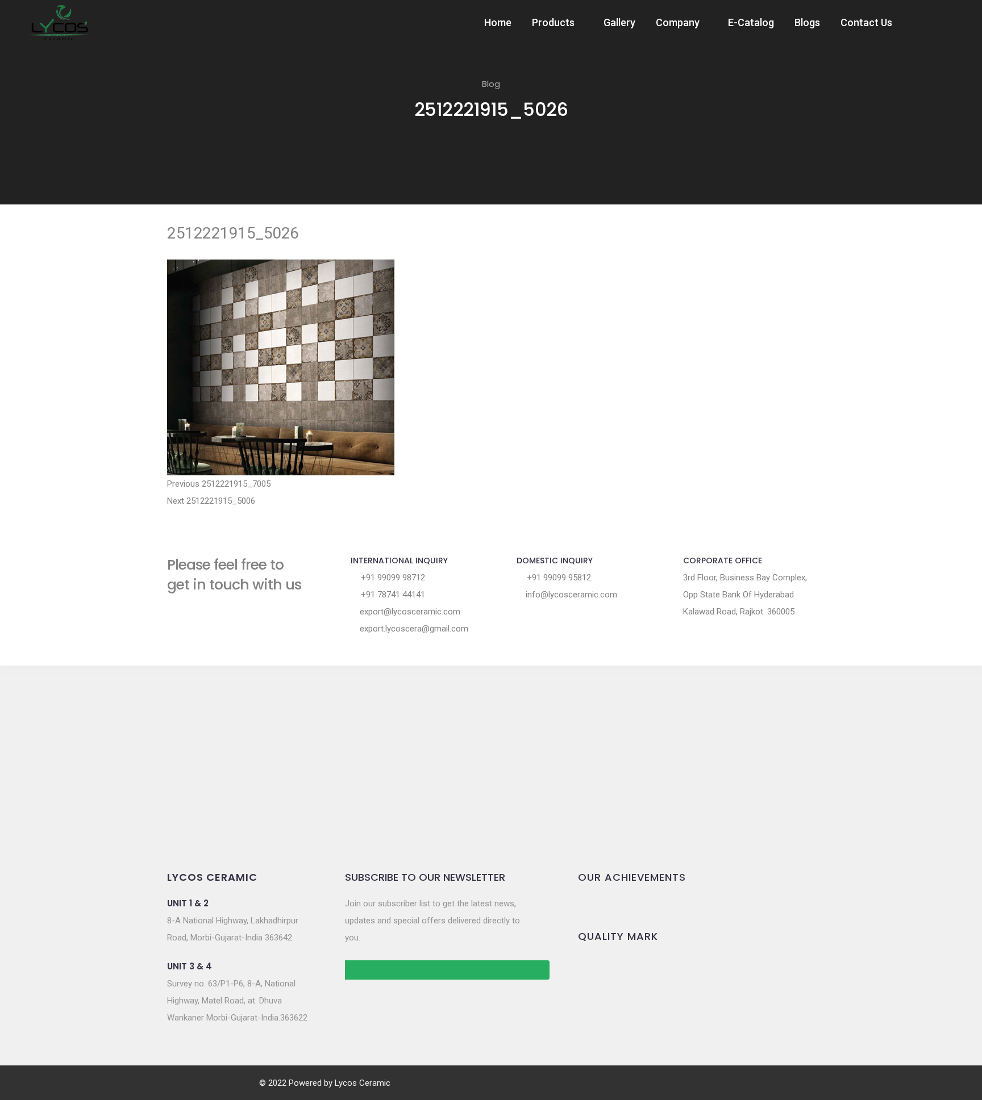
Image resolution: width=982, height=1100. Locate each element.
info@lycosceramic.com (570, 594)
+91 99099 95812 (558, 577)
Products (553, 22)
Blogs (807, 22)
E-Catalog (751, 22)
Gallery (619, 22)
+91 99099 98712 (392, 577)
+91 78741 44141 (392, 594)
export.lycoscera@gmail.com (412, 629)
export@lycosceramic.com (408, 612)
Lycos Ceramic (362, 1083)
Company (678, 22)
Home (497, 22)
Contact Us (866, 22)
